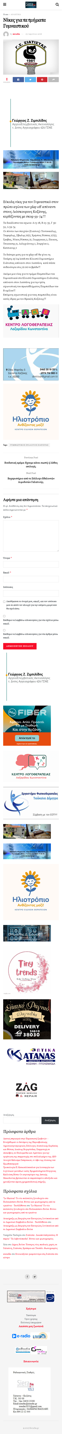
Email (7, 572)
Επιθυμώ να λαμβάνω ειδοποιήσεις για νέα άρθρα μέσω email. (30, 636)
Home (5, 14)
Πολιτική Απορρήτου (31, 1322)
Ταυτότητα (31, 1315)
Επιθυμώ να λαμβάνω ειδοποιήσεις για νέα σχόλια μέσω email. (31, 622)
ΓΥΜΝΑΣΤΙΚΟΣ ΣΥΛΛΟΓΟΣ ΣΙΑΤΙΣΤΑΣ (29, 445)
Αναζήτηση (8, 1115)
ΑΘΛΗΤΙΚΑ (16, 14)
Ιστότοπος (8, 587)
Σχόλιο (7, 517)
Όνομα (7, 558)
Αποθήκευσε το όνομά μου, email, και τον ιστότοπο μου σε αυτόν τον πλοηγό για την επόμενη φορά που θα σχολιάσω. (31, 605)
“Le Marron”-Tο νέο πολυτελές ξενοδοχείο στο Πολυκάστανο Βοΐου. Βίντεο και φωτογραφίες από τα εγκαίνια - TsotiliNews (29, 1202)
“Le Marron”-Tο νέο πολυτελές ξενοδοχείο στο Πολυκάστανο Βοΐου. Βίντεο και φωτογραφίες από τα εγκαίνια (29, 1209)
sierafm (16, 34)
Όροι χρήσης (31, 1319)
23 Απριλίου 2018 (33, 34)
